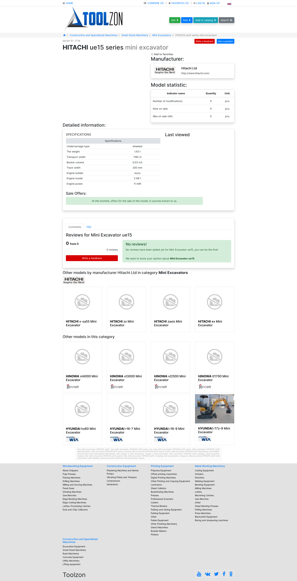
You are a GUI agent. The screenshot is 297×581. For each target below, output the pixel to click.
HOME (69, 3)
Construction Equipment (121, 466)
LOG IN (201, 3)
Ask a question (225, 41)
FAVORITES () (180, 3)
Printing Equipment (162, 466)
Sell (173, 20)
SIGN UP (214, 3)
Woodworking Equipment (78, 466)
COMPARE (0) (155, 3)
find (185, 20)
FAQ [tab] (88, 226)
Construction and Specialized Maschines (80, 541)
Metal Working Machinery (210, 466)
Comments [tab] (75, 226)
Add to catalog (204, 20)
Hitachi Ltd (189, 68)
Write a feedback (204, 41)
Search (225, 20)
